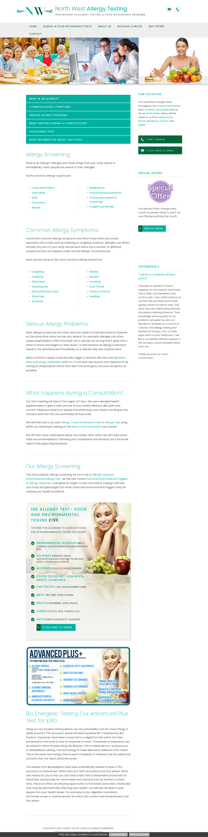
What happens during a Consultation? (58, 123)
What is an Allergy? (44, 98)
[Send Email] (169, 9)
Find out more (139, 834)
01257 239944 (156, 139)
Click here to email (160, 150)
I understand (118, 834)
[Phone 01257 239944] (178, 9)
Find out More (153, 228)
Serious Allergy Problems (48, 115)
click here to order (57, 627)
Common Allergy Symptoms (50, 106)
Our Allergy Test (41, 131)
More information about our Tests (55, 139)
